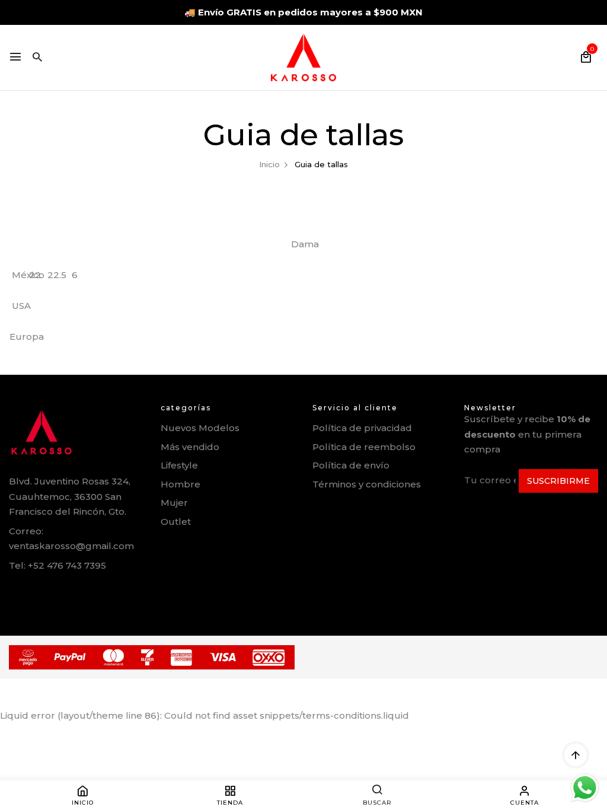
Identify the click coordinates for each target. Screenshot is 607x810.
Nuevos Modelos (200, 427)
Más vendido (190, 446)
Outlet (176, 521)
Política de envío (350, 465)
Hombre (180, 484)
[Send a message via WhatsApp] (584, 787)
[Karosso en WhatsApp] (40, 593)
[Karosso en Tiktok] (92, 593)
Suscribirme (558, 481)
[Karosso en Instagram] (66, 592)
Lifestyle (179, 465)
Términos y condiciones (366, 484)
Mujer (174, 502)
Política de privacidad (362, 427)
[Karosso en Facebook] (13, 593)
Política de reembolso (364, 446)
